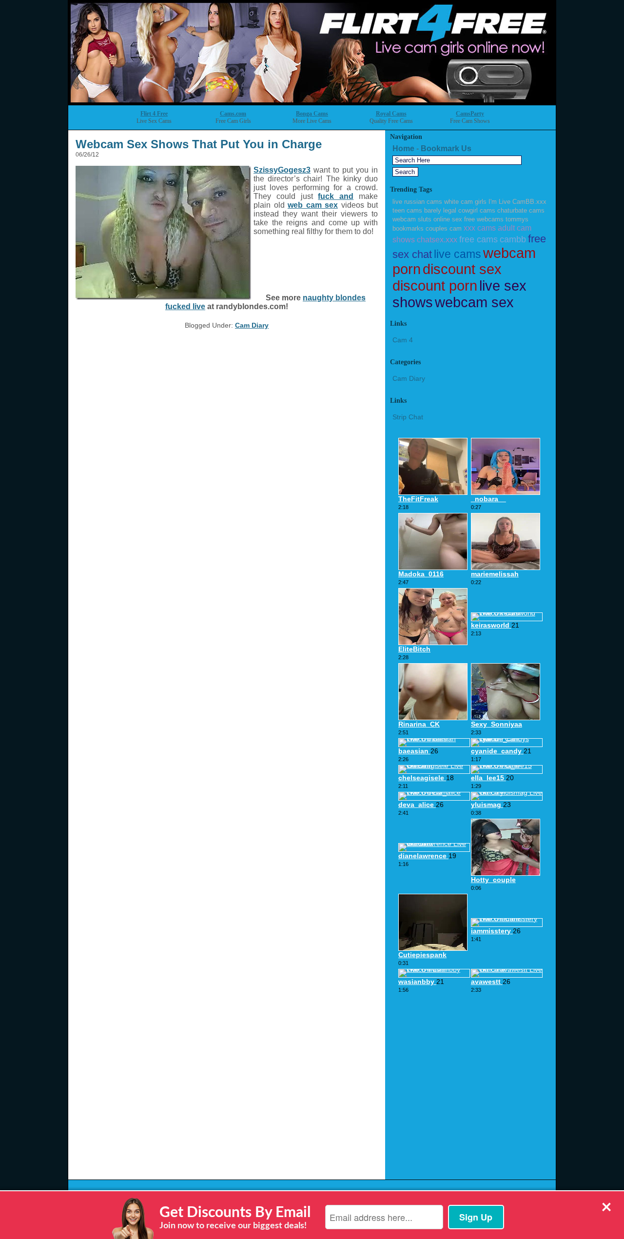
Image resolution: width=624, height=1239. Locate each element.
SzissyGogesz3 (282, 170)
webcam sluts (411, 219)
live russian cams (417, 201)
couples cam (444, 228)
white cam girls (465, 201)
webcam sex (474, 302)
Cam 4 (402, 340)
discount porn (434, 286)
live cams (457, 254)
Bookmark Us (446, 148)
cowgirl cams (476, 210)
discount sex (462, 269)
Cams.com (233, 113)
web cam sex (313, 205)
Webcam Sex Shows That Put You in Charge (199, 144)
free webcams (484, 219)
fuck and (335, 196)
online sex (447, 219)
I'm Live (499, 201)
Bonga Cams (312, 113)
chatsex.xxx (437, 239)
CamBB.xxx (529, 201)
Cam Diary (252, 325)
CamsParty (470, 113)
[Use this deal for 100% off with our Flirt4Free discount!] (312, 102)
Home (403, 148)
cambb (513, 239)
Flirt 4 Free (154, 113)
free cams (478, 239)
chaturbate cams (521, 210)
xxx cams (480, 227)
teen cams (407, 210)
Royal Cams (391, 113)
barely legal (440, 210)
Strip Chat (407, 417)
